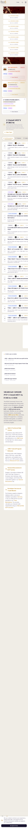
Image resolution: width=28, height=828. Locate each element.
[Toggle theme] (22, 2)
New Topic (9, 132)
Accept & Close (14, 825)
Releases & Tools (14, 460)
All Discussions (9, 138)
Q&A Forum (20, 438)
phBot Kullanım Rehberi (17, 175)
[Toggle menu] (25, 2)
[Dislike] (5, 148)
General (19, 138)
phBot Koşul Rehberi (16, 145)
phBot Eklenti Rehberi (16, 155)
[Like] (5, 144)
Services (20, 496)
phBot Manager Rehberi (17, 165)
